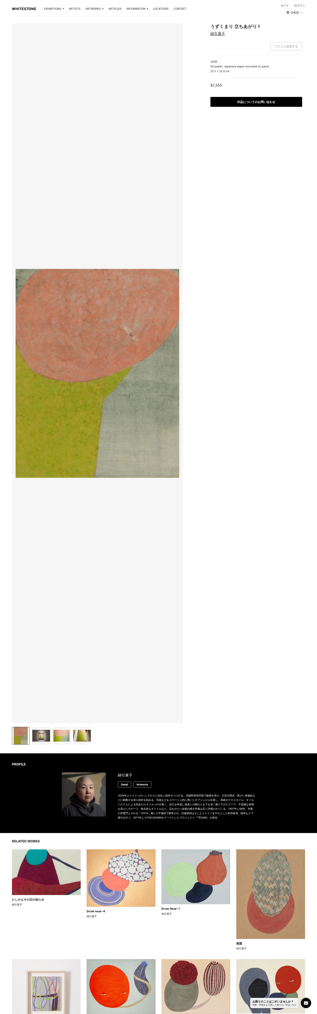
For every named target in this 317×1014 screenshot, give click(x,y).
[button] (295, 12)
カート (285, 5)
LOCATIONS (161, 8)
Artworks (142, 784)
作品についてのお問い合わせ (256, 102)
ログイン (299, 5)
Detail (124, 784)
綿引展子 (217, 33)
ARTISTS (75, 8)
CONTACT (180, 8)
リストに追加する (286, 46)
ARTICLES (115, 8)
